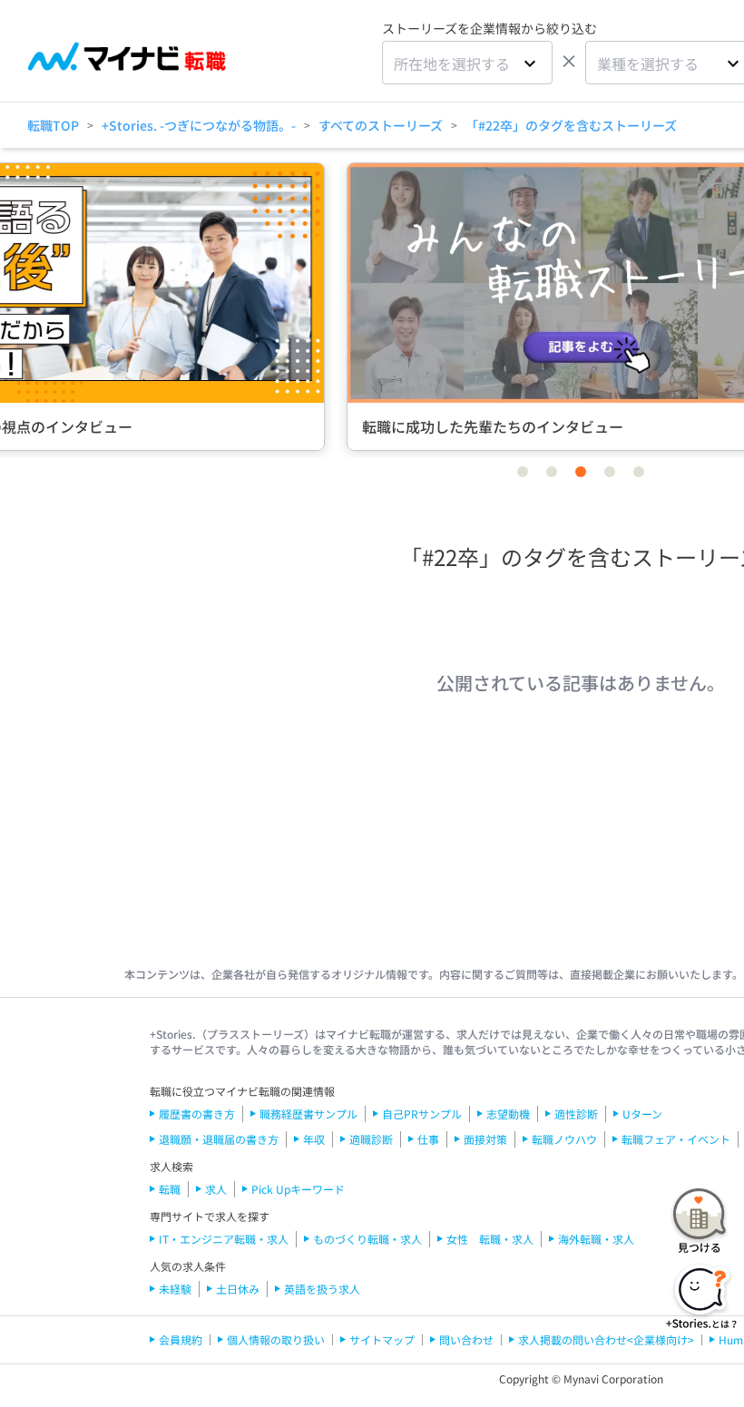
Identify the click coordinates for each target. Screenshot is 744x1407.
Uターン (642, 1113)
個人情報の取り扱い (276, 1339)
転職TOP (53, 125)
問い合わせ (466, 1339)
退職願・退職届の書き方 (219, 1139)
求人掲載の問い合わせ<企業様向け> (606, 1339)
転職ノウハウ (564, 1139)
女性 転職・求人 (490, 1238)
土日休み (237, 1288)
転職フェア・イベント (676, 1139)
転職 (170, 1189)
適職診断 (371, 1139)
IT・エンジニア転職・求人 (224, 1238)
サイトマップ (382, 1339)
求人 (216, 1189)
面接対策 (485, 1139)
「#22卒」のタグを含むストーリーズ (571, 125)
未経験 (175, 1288)
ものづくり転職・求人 (367, 1238)
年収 (314, 1139)
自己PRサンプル (422, 1113)
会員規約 (180, 1339)
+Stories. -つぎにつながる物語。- (199, 125)
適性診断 (576, 1113)
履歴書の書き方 (197, 1113)
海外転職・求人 (596, 1238)
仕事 (428, 1139)
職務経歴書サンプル (308, 1113)
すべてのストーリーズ (380, 125)
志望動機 (508, 1113)
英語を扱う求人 (322, 1288)
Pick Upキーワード (298, 1189)
